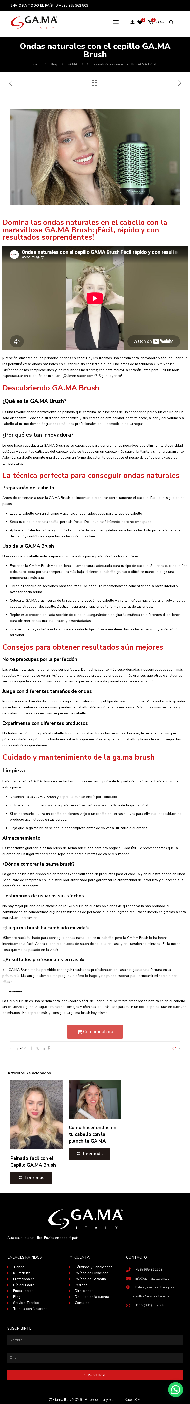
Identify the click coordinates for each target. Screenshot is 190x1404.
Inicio (37, 64)
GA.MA (72, 64)
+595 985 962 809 (73, 5)
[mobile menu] (116, 22)
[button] (175, 1389)
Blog (53, 64)
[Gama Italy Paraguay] (34, 22)
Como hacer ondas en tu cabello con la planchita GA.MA (92, 1134)
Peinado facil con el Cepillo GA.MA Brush (33, 1161)
